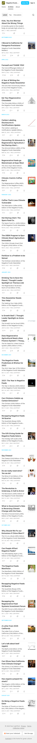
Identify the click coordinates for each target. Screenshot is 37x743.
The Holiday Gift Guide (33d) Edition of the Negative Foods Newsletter (12, 440)
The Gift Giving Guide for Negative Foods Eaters (12, 434)
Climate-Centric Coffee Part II (12, 179)
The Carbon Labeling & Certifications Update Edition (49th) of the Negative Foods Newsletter (12, 129)
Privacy (23, 726)
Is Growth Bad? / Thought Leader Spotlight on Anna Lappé (13, 318)
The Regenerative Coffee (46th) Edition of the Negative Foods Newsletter (13, 184)
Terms (29, 726)
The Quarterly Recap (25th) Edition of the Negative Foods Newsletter (12, 590)
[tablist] (12, 15)
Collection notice (18, 728)
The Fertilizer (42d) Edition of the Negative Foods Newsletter (13, 262)
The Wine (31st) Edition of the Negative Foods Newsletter (12, 477)
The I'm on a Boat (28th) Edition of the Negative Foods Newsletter (13, 537)
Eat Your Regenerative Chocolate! (11, 99)
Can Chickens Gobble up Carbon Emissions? (12, 399)
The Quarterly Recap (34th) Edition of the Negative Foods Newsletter (12, 422)
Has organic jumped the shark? (12, 680)
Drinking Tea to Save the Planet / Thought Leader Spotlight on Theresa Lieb (13, 280)
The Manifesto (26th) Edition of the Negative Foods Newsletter (13, 572)
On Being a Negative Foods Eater (13, 702)
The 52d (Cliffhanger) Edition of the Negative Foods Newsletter (13, 69)
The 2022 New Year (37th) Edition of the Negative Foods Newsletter (13, 369)
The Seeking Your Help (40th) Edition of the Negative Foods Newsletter (12, 304)
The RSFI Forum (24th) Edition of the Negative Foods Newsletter (13, 610)
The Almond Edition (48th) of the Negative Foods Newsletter (13, 149)
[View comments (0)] (11, 173)
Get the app (28, 733)
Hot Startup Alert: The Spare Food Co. (11, 219)
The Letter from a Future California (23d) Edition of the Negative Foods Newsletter (12, 632)
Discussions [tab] (17, 15)
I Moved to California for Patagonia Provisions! (12, 44)
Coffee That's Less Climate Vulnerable (13, 201)
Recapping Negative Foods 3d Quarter (13, 417)
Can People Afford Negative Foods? (9, 549)
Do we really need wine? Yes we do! (12, 472)
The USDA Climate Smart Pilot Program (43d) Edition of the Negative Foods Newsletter (12, 244)
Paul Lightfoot (11, 30)
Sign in (32, 3)
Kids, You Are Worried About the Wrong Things (12, 22)
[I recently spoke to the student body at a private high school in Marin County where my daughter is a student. (13, 27)
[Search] (33, 15)
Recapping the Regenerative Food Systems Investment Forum (13, 603)
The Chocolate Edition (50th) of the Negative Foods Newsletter (13, 104)
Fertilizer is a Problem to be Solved (13, 257)
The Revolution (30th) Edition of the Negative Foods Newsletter (13, 495)
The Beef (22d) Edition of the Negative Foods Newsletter (12, 650)
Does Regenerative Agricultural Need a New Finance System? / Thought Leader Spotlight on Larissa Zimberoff (13, 338)
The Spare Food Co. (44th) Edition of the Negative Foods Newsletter (13, 224)
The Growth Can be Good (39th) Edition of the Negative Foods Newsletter (13, 324)
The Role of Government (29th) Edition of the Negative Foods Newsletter (13, 515)
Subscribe (25, 3)
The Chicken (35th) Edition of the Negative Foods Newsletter (13, 404)
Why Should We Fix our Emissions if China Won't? (13, 532)
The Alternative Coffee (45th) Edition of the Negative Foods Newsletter (12, 206)
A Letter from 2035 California (10, 627)
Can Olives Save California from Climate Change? (13, 662)
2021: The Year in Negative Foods (13, 382)
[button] (3, 7)
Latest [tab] (5, 15)
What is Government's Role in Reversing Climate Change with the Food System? (13, 508)
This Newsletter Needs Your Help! (11, 299)
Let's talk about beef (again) (10, 645)
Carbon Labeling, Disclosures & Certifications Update (11, 122)
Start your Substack (13, 733)
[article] (18, 27)
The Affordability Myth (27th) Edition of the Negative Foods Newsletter (12, 555)
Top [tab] (10, 15)
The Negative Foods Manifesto (10, 567)
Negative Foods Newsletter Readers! (11, 49)
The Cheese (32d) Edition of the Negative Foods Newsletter (13, 459)
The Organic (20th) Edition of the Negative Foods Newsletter (13, 685)
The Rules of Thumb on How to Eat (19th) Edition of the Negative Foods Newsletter (13, 707)
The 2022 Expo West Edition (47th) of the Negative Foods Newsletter (12, 167)
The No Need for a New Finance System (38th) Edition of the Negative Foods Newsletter (13, 344)
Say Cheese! (7, 456)
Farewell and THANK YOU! (13, 65)
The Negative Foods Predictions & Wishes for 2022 (12, 362)
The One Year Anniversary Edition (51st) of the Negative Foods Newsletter (13, 86)
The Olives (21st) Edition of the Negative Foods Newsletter (12, 667)
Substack (8, 739)
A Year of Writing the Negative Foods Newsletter (13, 81)
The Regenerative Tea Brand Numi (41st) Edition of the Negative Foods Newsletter (11, 287)
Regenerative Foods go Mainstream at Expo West (13, 161)
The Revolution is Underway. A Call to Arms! (13, 489)
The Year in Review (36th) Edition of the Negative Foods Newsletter (13, 387)
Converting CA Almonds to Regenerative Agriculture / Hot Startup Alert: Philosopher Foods (13, 143)
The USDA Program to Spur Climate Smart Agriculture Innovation (13, 238)
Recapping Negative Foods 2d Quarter (13, 585)
